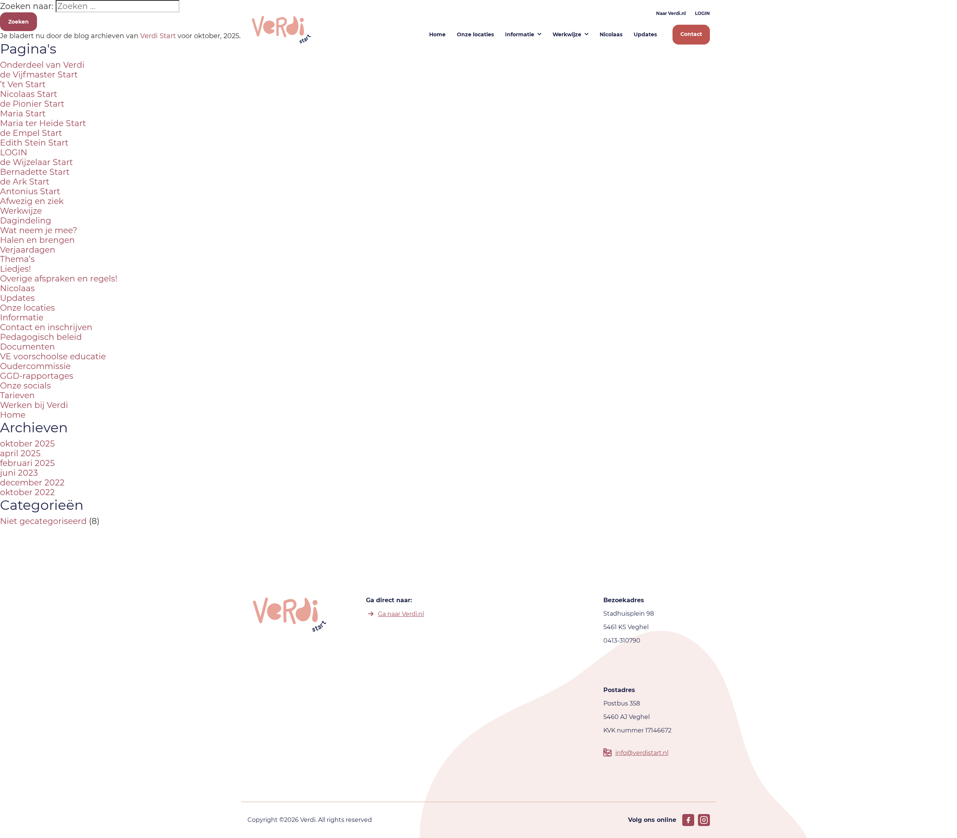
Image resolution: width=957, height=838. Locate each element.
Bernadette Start (35, 172)
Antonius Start (30, 191)
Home (12, 415)
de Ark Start (24, 182)
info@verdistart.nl (641, 752)
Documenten (27, 347)
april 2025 (20, 453)
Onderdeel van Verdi (42, 65)
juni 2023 (19, 473)
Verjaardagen (27, 250)
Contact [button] (691, 34)
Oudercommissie (35, 366)
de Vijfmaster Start (39, 75)
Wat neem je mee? (38, 230)
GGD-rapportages (36, 376)
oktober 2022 (27, 492)
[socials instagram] (704, 820)
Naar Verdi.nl (671, 13)
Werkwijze (21, 211)
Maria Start (23, 114)
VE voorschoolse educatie (53, 356)
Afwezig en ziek (32, 201)
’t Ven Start (23, 84)
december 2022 (32, 483)
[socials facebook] (688, 820)
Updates (17, 298)
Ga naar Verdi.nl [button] (401, 614)
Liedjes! (15, 269)
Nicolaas (17, 288)
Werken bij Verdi (34, 405)
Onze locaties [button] (475, 34)
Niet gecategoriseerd (43, 521)
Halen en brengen (37, 240)
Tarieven (17, 395)
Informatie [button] (519, 34)
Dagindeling (25, 221)
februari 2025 (27, 463)
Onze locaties (27, 308)
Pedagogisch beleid (41, 337)
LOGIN (702, 13)
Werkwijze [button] (567, 34)
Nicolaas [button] (611, 34)
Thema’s (17, 259)
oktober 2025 (27, 444)
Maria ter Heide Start (43, 123)
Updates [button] (645, 34)
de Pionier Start (32, 104)
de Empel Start (31, 133)
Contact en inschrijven (46, 327)
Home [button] (437, 34)
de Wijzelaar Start (36, 162)
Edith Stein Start (34, 143)
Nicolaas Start (28, 94)
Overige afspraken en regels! (58, 279)
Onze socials (25, 386)
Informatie (21, 318)
